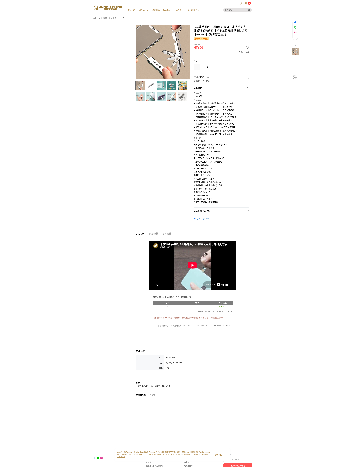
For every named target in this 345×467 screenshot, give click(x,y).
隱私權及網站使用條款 (154, 466)
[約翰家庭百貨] (108, 7)
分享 (198, 219)
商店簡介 (149, 462)
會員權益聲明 (189, 466)
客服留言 (187, 462)
